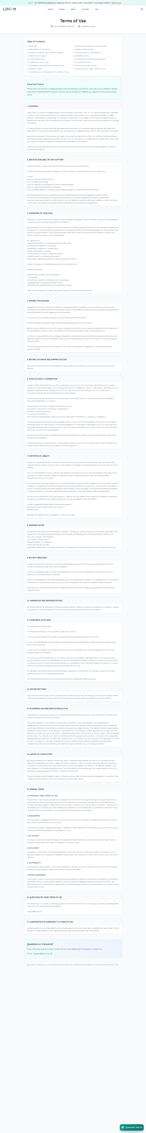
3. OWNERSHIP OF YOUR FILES (38, 49)
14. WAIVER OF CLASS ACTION (85, 66)
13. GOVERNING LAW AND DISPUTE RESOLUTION (45, 66)
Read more (116, 3)
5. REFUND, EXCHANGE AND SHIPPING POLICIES (45, 53)
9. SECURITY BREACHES (36, 59)
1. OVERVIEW (32, 46)
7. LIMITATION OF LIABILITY (37, 56)
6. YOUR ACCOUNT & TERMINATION (87, 53)
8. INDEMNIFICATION (81, 56)
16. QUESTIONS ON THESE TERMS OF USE (89, 69)
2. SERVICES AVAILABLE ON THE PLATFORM (90, 46)
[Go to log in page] (141, 9)
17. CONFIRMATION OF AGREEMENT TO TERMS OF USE (48, 72)
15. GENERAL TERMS (34, 69)
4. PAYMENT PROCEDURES (83, 49)
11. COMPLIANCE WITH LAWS (38, 62)
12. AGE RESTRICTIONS (82, 62)
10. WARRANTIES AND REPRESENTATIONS (89, 59)
